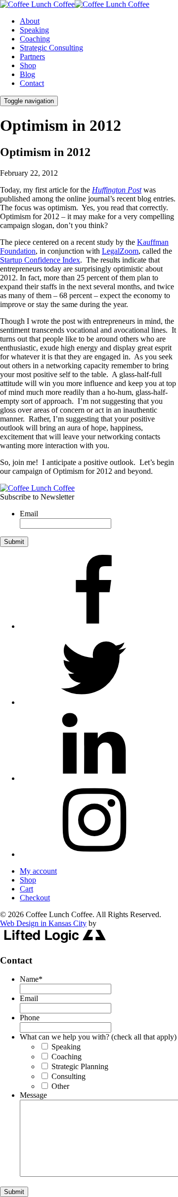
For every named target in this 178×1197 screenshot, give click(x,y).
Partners (32, 56)
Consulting (68, 1076)
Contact (32, 83)
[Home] (37, 488)
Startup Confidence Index (40, 260)
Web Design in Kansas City (43, 923)
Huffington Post (116, 190)
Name (31, 979)
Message (33, 1095)
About (30, 21)
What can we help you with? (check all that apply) (98, 1037)
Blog (27, 74)
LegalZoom (120, 251)
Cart (26, 889)
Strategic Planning (79, 1066)
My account (38, 871)
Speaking (34, 30)
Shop (28, 65)
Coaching (35, 39)
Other (60, 1086)
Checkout (35, 897)
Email (29, 513)
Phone (30, 1017)
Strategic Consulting (51, 47)
